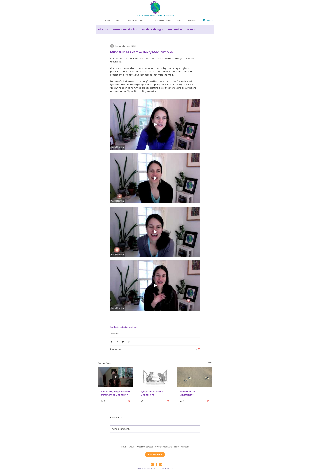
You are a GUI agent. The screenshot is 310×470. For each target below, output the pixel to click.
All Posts (103, 29)
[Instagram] (152, 464)
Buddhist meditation (119, 327)
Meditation (175, 29)
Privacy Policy (167, 468)
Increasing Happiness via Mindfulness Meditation (115, 393)
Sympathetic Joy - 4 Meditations (151, 393)
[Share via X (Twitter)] (117, 341)
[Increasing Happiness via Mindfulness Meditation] (115, 377)
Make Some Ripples (125, 29)
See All (209, 362)
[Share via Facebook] (111, 341)
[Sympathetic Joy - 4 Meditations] (155, 377)
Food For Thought (152, 29)
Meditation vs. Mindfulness (188, 393)
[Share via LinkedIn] (123, 341)
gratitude (133, 327)
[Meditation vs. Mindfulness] (194, 377)
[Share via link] (129, 341)
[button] (209, 29)
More (190, 29)
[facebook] (156, 464)
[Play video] (155, 124)
